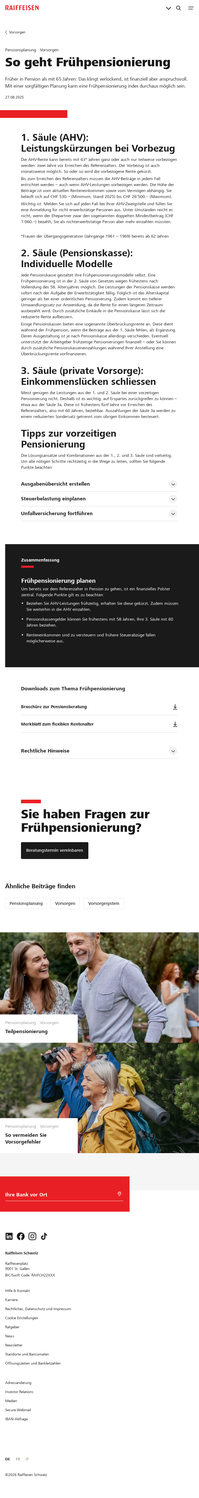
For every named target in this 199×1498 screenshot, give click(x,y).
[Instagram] (32, 1236)
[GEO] (119, 1194)
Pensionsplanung (26, 903)
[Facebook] (21, 1236)
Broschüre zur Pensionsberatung (54, 706)
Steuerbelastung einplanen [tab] (53, 499)
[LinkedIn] (9, 1236)
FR (18, 1459)
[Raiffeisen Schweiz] (22, 7)
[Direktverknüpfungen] (168, 7)
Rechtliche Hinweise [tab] (45, 751)
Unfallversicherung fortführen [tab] (57, 513)
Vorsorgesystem (103, 903)
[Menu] (191, 7)
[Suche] (178, 7)
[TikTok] (44, 1236)
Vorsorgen (65, 903)
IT (27, 1459)
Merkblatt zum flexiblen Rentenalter (57, 724)
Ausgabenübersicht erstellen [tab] (55, 484)
